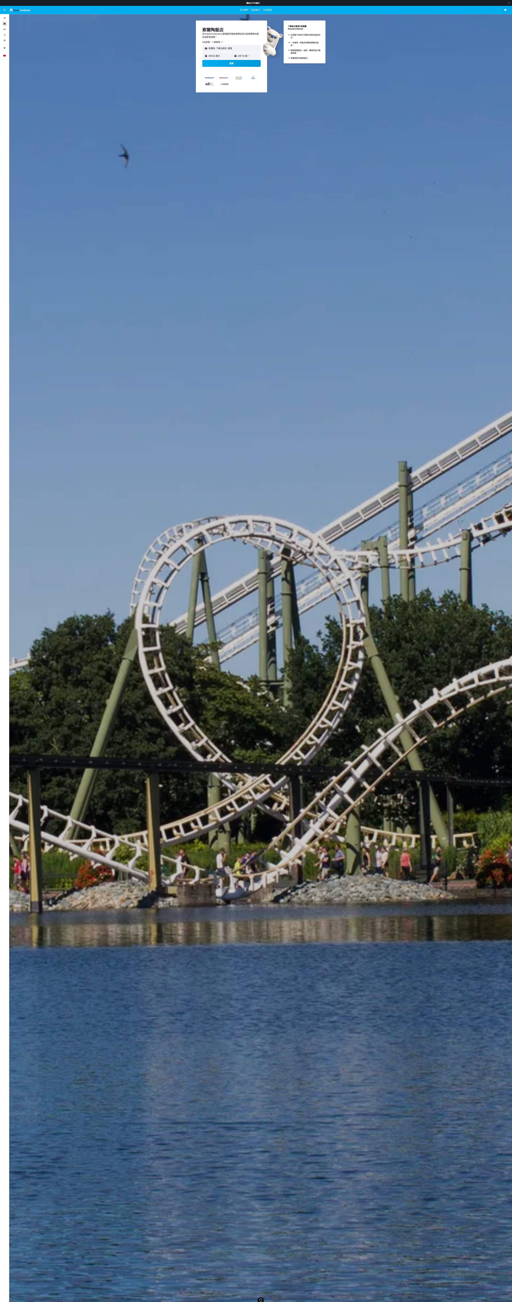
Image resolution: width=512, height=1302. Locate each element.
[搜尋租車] (4, 29)
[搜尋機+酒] (4, 35)
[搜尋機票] (4, 18)
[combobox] (212, 42)
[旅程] (4, 48)
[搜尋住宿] (4, 23)
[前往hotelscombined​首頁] (20, 10)
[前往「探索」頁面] (4, 40)
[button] (509, 3)
